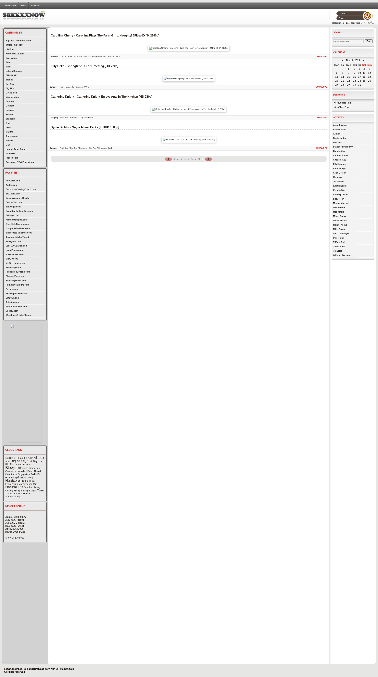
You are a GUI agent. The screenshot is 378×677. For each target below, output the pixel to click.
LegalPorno (11, 484)
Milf (35, 484)
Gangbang (11, 477)
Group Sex (11, 93)
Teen (8, 66)
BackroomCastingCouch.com (21, 189)
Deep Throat (34, 471)
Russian (10, 114)
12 (369, 73)
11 (364, 73)
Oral (8, 123)
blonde (18, 464)
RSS (23, 5)
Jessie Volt (338, 181)
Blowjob (12, 467)
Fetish (9, 127)
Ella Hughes (339, 164)
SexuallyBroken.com (16, 293)
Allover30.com (13, 180)
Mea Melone (339, 207)
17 (359, 77)
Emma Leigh (339, 168)
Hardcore (12, 481)
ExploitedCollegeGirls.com (19, 211)
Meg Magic (338, 212)
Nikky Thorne (340, 225)
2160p (17, 458)
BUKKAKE (11, 75)
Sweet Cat (338, 238)
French (63, 56)
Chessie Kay (339, 160)
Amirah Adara (340, 125)
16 (354, 77)
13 (336, 77)
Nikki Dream (339, 229)
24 (359, 80)
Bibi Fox (337, 142)
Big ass (16, 461)
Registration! (338, 23)
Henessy (337, 177)
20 (336, 80)
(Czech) (25, 198)
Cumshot (22, 471)
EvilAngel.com (13, 206)
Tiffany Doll (339, 242)
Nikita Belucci (340, 220)
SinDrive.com (12, 298)
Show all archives (14, 537)
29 (348, 84)
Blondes (27, 464)
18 (364, 77)
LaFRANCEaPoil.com (17, 246)
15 (348, 77)
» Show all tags (13, 496)
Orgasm (10, 106)
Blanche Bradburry (343, 147)
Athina (336, 134)
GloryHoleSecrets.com (17, 224)
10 (359, 73)
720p (30, 458)
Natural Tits (14, 487)
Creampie (10, 471)
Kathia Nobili (339, 186)
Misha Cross (339, 216)
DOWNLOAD (321, 56)
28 (342, 84)
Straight (32, 490)
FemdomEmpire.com (16, 220)
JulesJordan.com (15, 254)
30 (354, 84)
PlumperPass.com (15, 276)
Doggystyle (24, 474)
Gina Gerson (339, 173)
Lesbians (10, 110)
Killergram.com (13, 241)
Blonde (9, 79)
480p (24, 458)
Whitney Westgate (342, 255)
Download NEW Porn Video (20, 162)
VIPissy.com (12, 311)
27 (336, 84)
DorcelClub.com (14, 202)
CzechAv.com (13, 198)
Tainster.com (12, 302)
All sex (39, 458)
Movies (9, 140)
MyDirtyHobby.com (15, 263)
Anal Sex (72, 56)
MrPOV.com (12, 259)
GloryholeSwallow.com (18, 228)
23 (354, 80)
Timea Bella (339, 246)
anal (7, 461)
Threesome (11, 493)
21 (342, 80)
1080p (9, 457)
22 (348, 80)
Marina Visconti (341, 203)
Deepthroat (11, 474)
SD (15, 490)
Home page (10, 5)
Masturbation (12, 97)
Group (30, 477)
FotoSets (10, 153)
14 (342, 77)
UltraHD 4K (24, 493)
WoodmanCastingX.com (18, 315)
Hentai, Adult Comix (16, 149)
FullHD (35, 474)
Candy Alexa (339, 151)
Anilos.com (12, 185)
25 (364, 80)
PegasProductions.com (18, 272)
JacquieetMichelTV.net (17, 237)
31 (359, 84)
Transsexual (12, 136)
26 (369, 80)
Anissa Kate (339, 129)
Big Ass (10, 84)
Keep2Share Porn (343, 103)
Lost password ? (354, 23)
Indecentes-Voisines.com (19, 233)
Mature (9, 132)
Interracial (30, 481)
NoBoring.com (13, 267)
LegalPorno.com (14, 250)
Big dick (37, 461)
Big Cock (27, 461)
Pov (31, 487)
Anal (8, 62)
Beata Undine (340, 138)
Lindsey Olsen (340, 194)
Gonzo (21, 477)
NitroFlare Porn (341, 107)
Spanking (23, 490)
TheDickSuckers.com (17, 306)
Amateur (10, 101)
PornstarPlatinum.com (17, 285)
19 (369, 77)
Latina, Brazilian (14, 71)
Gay (8, 145)
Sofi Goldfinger (341, 233)
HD (22, 481)
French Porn (12, 158)
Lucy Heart (338, 199)
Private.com (12, 289)
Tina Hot (337, 251)
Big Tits (10, 88)
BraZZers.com (13, 193)
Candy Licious (340, 155)
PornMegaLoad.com (16, 280)
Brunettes (34, 468)
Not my (367, 23)
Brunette (10, 119)
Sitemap (35, 5)
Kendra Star (339, 190)
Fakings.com (12, 215)
